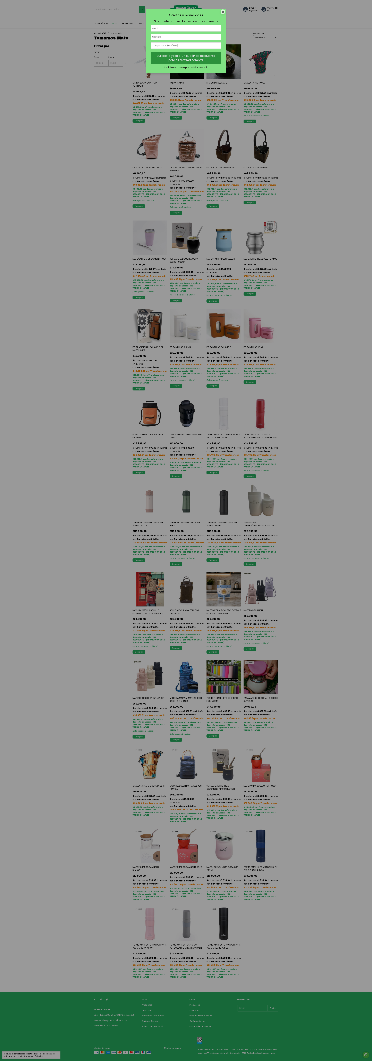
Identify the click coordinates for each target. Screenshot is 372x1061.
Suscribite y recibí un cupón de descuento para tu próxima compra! (186, 58)
